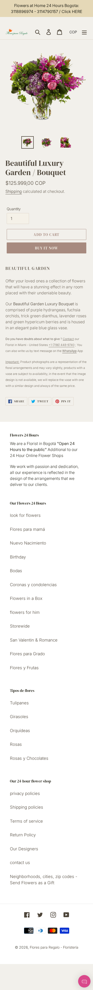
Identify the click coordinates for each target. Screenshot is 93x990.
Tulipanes (19, 702)
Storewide (20, 626)
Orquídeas (20, 730)
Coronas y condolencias (33, 584)
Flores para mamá (27, 529)
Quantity (14, 209)
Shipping (13, 191)
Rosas (16, 744)
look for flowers (25, 515)
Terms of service (26, 821)
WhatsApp (69, 351)
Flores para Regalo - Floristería (54, 947)
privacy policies (25, 793)
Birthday (18, 556)
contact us (20, 862)
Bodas (16, 570)
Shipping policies (26, 807)
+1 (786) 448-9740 (61, 345)
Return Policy (23, 834)
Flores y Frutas (24, 667)
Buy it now (46, 248)
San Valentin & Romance (34, 640)
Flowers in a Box (26, 598)
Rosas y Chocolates (29, 758)
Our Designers (24, 848)
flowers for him (25, 612)
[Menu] (84, 32)
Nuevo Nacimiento (28, 543)
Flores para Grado (27, 653)
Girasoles (19, 716)
